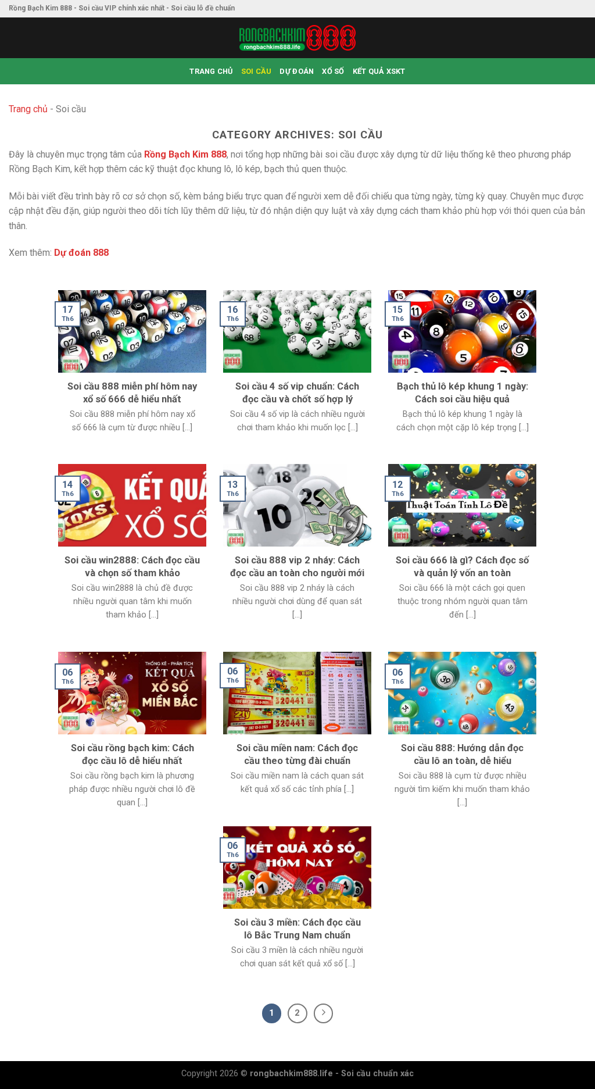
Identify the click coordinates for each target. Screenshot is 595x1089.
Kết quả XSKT (379, 71)
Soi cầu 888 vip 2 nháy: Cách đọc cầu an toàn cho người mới (297, 567)
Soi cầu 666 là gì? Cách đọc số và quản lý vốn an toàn (462, 567)
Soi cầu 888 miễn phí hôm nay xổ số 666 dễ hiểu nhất (132, 393)
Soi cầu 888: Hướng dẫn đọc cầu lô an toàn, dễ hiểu (462, 754)
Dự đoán (296, 71)
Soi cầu (256, 71)
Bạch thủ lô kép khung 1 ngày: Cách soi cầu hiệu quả (462, 393)
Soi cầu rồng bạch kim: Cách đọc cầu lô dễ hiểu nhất (132, 754)
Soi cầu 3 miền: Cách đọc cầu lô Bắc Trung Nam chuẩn (297, 929)
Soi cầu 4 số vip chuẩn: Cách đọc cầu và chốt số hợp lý (297, 393)
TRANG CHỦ (210, 71)
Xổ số (333, 71)
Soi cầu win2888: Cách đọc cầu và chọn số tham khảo (132, 567)
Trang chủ (28, 109)
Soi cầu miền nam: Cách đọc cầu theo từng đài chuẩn (297, 754)
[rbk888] (297, 37)
